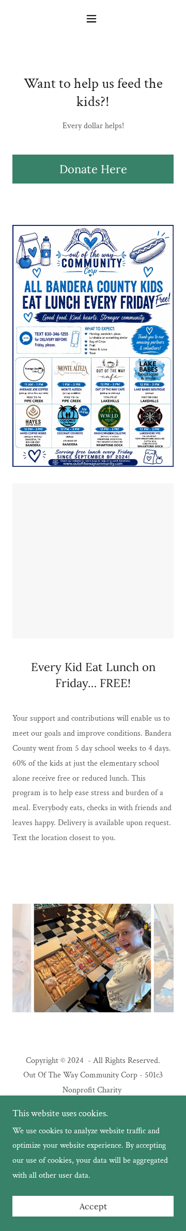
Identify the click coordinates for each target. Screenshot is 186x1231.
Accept (93, 1206)
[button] (93, 18)
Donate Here (93, 169)
